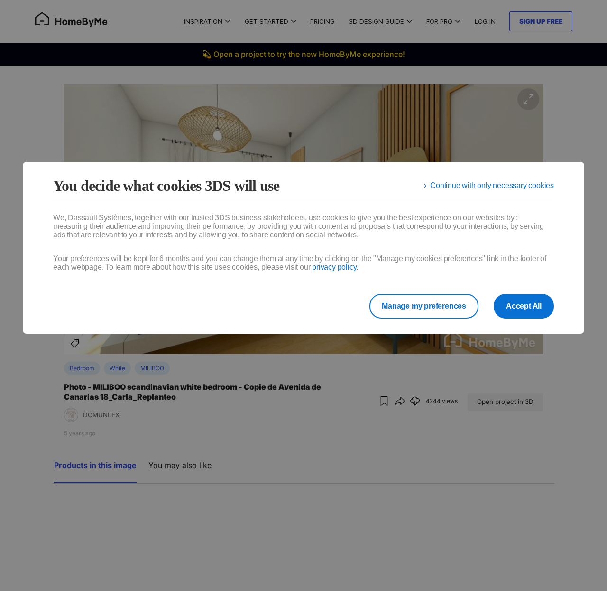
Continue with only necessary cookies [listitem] (492, 185)
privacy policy (334, 267)
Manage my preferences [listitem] (424, 306)
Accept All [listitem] (524, 306)
